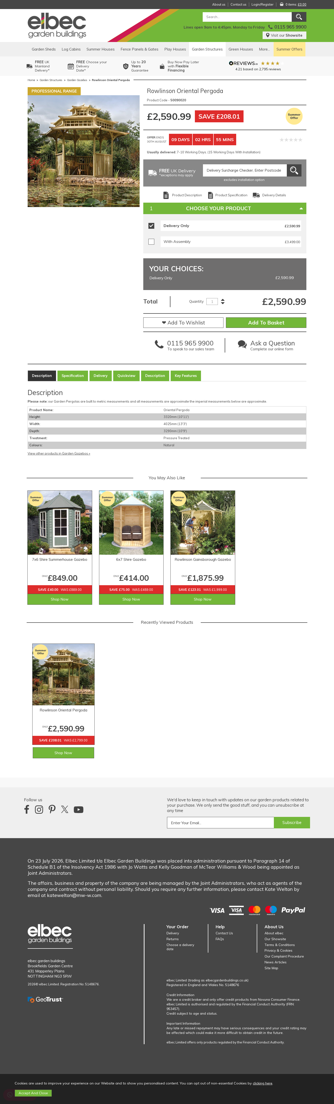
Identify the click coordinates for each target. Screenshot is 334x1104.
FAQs (220, 939)
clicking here (262, 1083)
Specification (73, 376)
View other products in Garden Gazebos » (59, 453)
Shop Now (59, 599)
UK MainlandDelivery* (42, 66)
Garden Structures (207, 49)
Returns (173, 939)
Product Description (187, 195)
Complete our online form (272, 347)
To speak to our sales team (190, 347)
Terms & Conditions (280, 945)
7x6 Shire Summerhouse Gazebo (59, 559)
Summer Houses (101, 49)
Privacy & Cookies (278, 950)
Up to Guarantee (139, 66)
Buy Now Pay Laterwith (183, 66)
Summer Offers (289, 49)
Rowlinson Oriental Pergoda (63, 710)
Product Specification (231, 195)
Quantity (196, 301)
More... (264, 49)
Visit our (286, 35)
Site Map (271, 968)
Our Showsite (275, 939)
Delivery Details (274, 195)
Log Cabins (71, 49)
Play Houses (175, 49)
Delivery (101, 376)
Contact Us (224, 933)
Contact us (238, 4)
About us (218, 4)
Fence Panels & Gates (139, 49)
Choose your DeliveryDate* (91, 66)
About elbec (274, 933)
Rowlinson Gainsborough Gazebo (203, 559)
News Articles (276, 962)
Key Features (186, 376)
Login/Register (263, 4)
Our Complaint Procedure (284, 956)
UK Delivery (177, 173)
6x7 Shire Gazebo (131, 559)
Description (42, 376)
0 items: (296, 4)
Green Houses (241, 49)
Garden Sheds (44, 49)
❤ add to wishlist (183, 322)
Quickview (126, 376)
